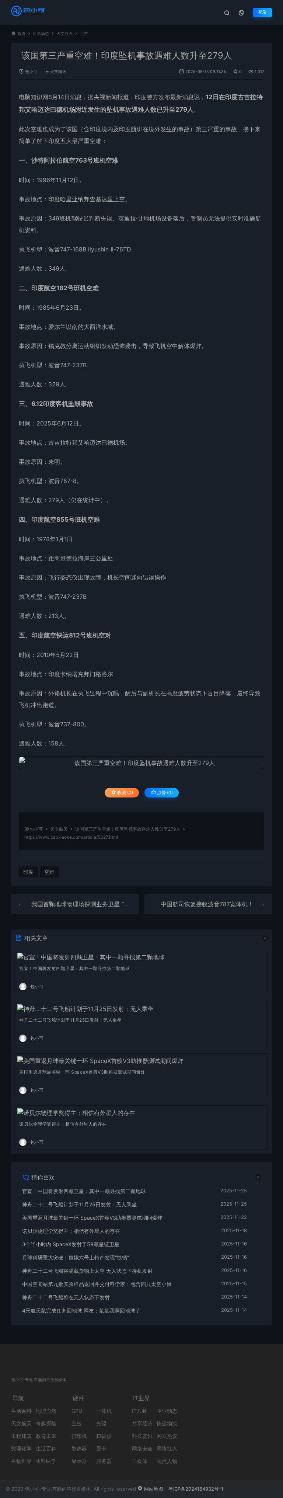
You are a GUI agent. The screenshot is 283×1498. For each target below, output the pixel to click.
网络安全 (142, 1448)
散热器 (79, 1448)
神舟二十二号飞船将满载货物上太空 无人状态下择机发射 (87, 1271)
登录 (262, 12)
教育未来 (46, 1436)
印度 (141, 97)
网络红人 (167, 1448)
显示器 (79, 1461)
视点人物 (167, 1461)
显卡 (101, 1448)
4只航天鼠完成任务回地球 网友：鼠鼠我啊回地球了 (81, 1310)
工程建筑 (21, 1436)
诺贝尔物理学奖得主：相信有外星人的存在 (63, 1124)
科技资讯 (142, 1436)
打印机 (79, 1436)
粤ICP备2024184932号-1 (195, 1489)
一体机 (104, 1411)
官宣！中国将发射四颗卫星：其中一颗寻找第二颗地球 (74, 968)
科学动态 (41, 33)
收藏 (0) (124, 792)
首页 (21, 33)
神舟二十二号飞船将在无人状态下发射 (66, 1297)
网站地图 (153, 1489)
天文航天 (64, 33)
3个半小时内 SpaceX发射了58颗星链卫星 (70, 1244)
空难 (36, 129)
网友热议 (167, 1436)
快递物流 (167, 1423)
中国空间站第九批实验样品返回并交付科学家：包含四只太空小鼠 (97, 1284)
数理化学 (21, 1448)
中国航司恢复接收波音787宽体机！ (207, 904)
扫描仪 (104, 1436)
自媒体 (139, 1461)
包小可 (31, 71)
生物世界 (21, 1461)
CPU (76, 1411)
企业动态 (167, 1411)
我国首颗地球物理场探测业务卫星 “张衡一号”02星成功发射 (108, 904)
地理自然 (46, 1411)
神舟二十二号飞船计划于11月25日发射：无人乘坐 (70, 1020)
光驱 (101, 1423)
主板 (76, 1423)
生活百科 (21, 1411)
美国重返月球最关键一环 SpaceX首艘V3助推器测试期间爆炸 (82, 1072)
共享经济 (142, 1423)
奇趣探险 (46, 1423)
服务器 (104, 1461)
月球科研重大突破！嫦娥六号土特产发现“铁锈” (75, 1257)
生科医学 (46, 1461)
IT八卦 (139, 1411)
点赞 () (164, 792)
